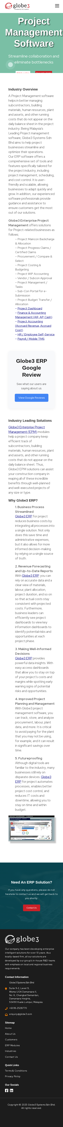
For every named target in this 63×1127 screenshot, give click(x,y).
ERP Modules (12, 1045)
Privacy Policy (12, 1076)
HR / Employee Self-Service (36, 334)
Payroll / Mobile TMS (31, 339)
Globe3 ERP (23, 516)
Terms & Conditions (16, 1070)
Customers (11, 1039)
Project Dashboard (29, 308)
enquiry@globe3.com (20, 1014)
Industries (10, 1051)
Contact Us (32, 908)
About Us (10, 1034)
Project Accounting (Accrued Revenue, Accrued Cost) (33, 325)
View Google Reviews (31, 397)
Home (8, 1028)
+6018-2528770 (18, 1008)
